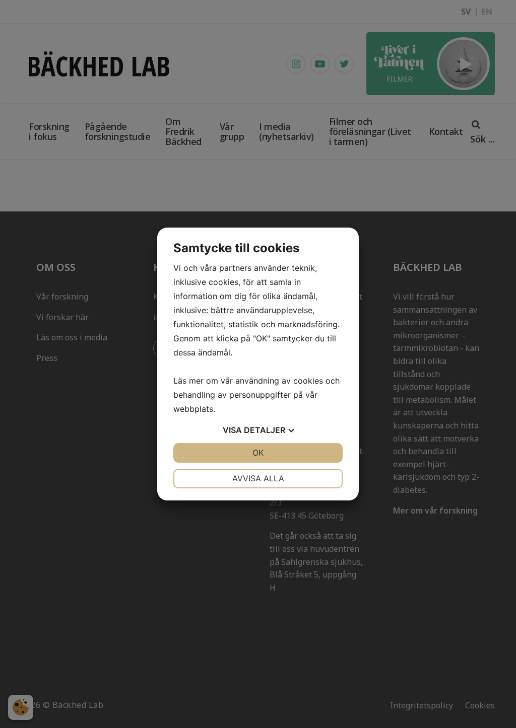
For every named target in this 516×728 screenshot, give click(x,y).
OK (258, 453)
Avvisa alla (258, 478)
